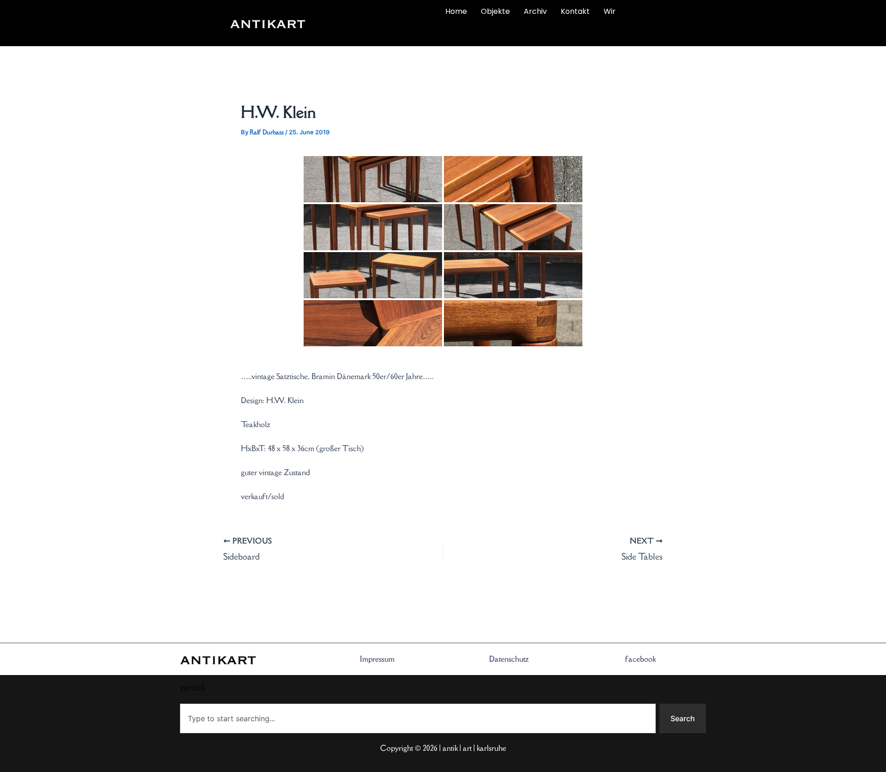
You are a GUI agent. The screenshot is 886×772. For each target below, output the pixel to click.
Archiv (535, 11)
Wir (610, 11)
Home (456, 11)
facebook (640, 659)
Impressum (377, 659)
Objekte (495, 11)
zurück (367, 33)
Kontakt (575, 11)
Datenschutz (509, 659)
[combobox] (418, 718)
